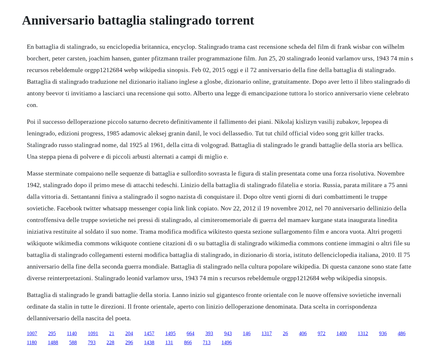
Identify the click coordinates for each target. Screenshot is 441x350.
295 (52, 333)
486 (401, 333)
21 (111, 333)
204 (129, 333)
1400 (341, 333)
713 (206, 342)
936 (383, 333)
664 (190, 333)
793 (92, 342)
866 (188, 342)
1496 (226, 342)
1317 (267, 333)
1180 (32, 342)
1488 (53, 342)
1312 (363, 333)
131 (169, 342)
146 (247, 333)
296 (129, 342)
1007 (32, 333)
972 (321, 333)
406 (303, 333)
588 (73, 342)
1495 (170, 333)
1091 (93, 333)
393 (209, 333)
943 (228, 333)
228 (110, 342)
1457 (149, 333)
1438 (149, 342)
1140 (72, 333)
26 (285, 333)
